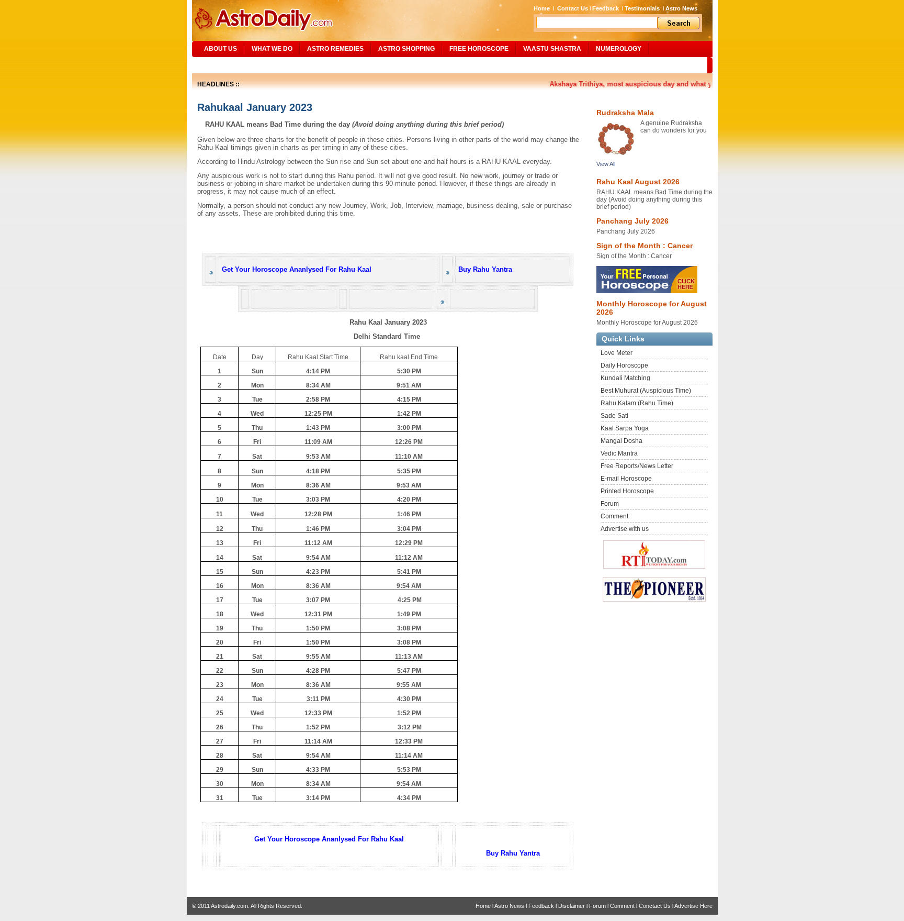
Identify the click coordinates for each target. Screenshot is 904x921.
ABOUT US (220, 48)
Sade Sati (614, 415)
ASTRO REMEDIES (335, 48)
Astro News (681, 8)
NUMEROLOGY (618, 48)
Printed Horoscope (627, 491)
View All (605, 164)
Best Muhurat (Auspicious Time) (646, 390)
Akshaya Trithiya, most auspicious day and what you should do (642, 84)
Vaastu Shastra (552, 48)
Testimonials (642, 8)
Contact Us (572, 8)
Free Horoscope (478, 48)
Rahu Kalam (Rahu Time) (637, 403)
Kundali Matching (625, 378)
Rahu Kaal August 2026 (638, 181)
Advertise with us (625, 528)
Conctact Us (655, 906)
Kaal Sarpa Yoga (625, 428)
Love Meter (616, 353)
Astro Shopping (406, 48)
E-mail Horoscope (626, 478)
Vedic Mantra (619, 453)
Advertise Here (693, 906)
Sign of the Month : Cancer (644, 245)
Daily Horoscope (624, 365)
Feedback (605, 8)
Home (542, 8)
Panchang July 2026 (632, 221)
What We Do (272, 48)
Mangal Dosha (621, 441)
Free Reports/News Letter (637, 466)
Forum (610, 503)
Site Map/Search (228, 65)
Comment (614, 516)
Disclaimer (571, 906)
